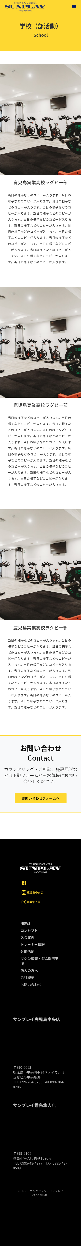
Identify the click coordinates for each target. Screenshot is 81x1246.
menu (74, 6)
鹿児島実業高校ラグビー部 (40, 182)
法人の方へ (29, 970)
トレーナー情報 (33, 944)
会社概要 (27, 977)
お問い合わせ (31, 984)
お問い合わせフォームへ (41, 798)
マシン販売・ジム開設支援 (40, 961)
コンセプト (29, 930)
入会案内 (27, 937)
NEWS (25, 923)
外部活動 (27, 951)
